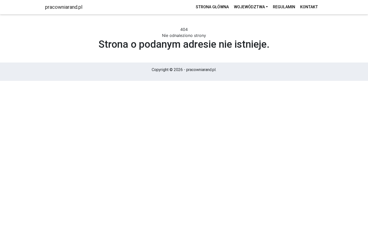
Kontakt (309, 7)
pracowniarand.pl (63, 7)
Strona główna (212, 7)
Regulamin (284, 7)
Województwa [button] (249, 7)
